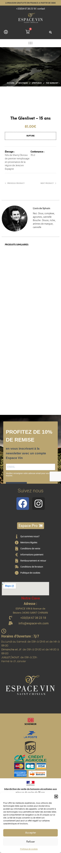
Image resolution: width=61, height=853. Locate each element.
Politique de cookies (29, 849)
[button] (56, 796)
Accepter (30, 833)
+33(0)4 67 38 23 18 (26, 8)
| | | (30, 43)
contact (41, 8)
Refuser (30, 842)
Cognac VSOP (38, 302)
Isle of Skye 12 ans (13, 302)
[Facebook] (22, 503)
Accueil (10, 83)
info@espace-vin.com (34, 623)
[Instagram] (38, 503)
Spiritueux (37, 83)
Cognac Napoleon (40, 381)
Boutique (23, 83)
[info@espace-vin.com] (11, 623)
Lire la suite (12, 316)
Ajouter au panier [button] (43, 316)
